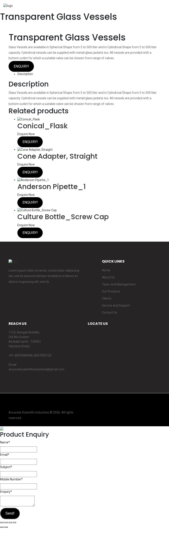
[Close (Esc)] (2, 522)
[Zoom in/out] (14, 522)
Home (106, 270)
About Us (108, 277)
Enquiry (6, 491)
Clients (106, 298)
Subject (6, 467)
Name (5, 442)
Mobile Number (11, 479)
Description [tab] (25, 74)
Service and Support (116, 305)
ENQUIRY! (21, 66)
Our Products (111, 291)
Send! (10, 513)
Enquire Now (26, 134)
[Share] (6, 522)
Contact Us (109, 312)
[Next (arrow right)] (6, 527)
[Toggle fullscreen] (10, 522)
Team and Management (119, 284)
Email (4, 454)
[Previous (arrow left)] (2, 527)
